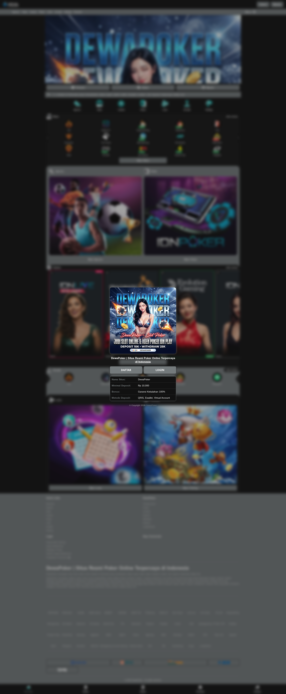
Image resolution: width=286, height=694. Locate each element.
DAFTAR (126, 370)
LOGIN (160, 370)
